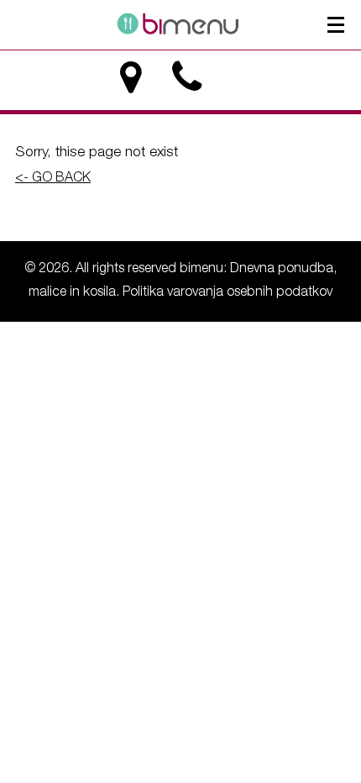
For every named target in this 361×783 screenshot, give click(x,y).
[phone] (186, 78)
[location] (130, 78)
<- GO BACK (53, 179)
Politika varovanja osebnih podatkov (227, 293)
